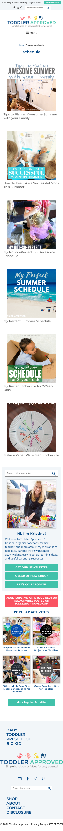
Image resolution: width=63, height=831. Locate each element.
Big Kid (13, 743)
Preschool (18, 739)
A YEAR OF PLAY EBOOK (31, 575)
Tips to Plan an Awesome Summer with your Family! (30, 116)
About (13, 803)
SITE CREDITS (55, 824)
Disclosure (18, 812)
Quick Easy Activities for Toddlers (46, 687)
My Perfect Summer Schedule (27, 321)
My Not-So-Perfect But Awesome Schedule (29, 254)
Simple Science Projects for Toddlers (46, 649)
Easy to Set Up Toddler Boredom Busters (16, 649)
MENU (33, 32)
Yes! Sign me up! (52, 2)
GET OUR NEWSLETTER (32, 567)
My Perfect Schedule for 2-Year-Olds (28, 388)
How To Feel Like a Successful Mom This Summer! (31, 185)
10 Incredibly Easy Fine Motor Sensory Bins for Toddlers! (16, 689)
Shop (12, 799)
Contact (15, 808)
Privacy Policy (39, 824)
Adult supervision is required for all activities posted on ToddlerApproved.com (31, 600)
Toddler (15, 734)
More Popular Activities (31, 702)
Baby (11, 730)
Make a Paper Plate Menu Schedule (31, 455)
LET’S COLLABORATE (31, 584)
